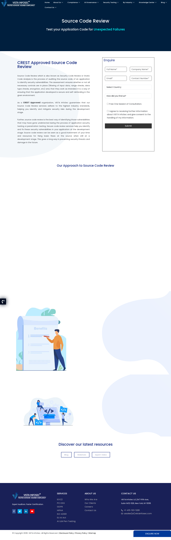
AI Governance (90, 2)
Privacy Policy (81, 533)
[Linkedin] (26, 511)
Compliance (72, 2)
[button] (66, 454)
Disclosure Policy (66, 533)
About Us (57, 2)
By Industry (127, 2)
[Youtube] (32, 511)
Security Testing (109, 2)
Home (47, 2)
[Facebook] (14, 511)
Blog (163, 2)
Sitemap (92, 533)
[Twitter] (20, 511)
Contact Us (49, 7)
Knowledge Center (146, 2)
